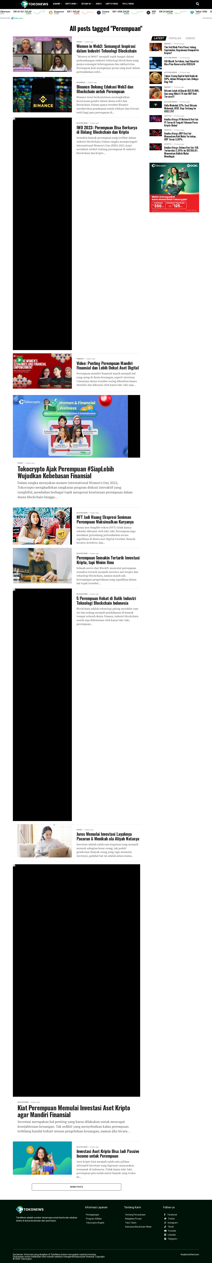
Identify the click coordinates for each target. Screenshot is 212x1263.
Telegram (172, 1239)
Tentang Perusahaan (135, 1215)
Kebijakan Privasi (133, 1219)
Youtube (171, 1231)
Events (99, 3)
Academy (56, 3)
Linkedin (171, 1235)
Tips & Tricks (128, 3)
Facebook (172, 1215)
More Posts (76, 1187)
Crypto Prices (112, 3)
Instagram (172, 1223)
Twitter (171, 1219)
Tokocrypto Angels (95, 1223)
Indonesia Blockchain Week (138, 1227)
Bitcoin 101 (86, 3)
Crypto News (70, 3)
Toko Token (130, 1223)
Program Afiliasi (94, 1219)
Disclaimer (207, 18)
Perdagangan (92, 1215)
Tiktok (170, 1227)
